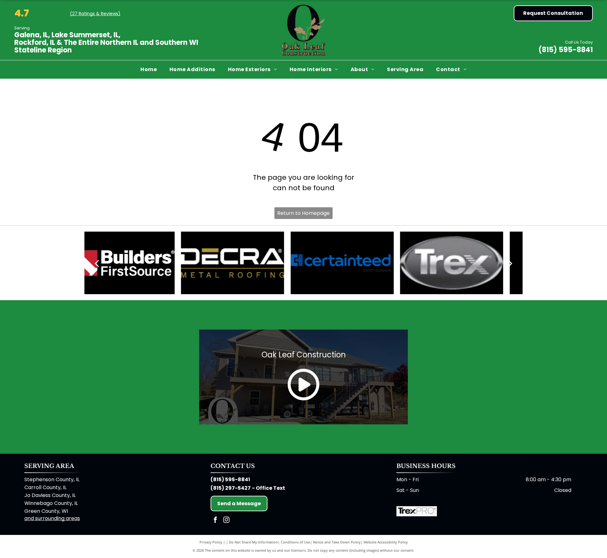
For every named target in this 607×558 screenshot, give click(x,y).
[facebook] (215, 520)
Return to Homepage (303, 213)
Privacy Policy (210, 542)
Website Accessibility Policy (386, 542)
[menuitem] (148, 69)
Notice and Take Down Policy (337, 542)
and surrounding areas (52, 518)
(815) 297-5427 (231, 488)
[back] (96, 262)
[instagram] (226, 520)
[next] (510, 262)
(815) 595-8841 (565, 50)
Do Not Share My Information (253, 542)
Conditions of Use (295, 542)
